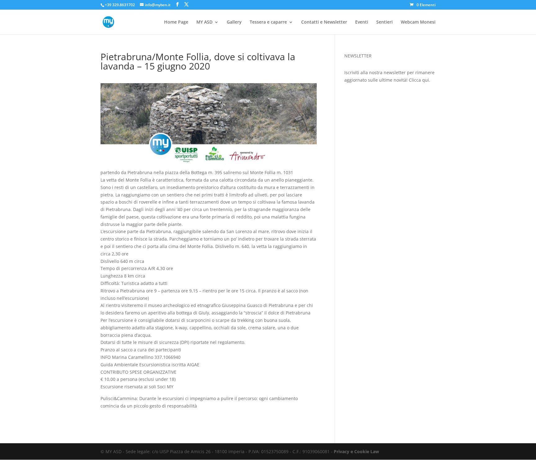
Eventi (361, 22)
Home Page (176, 22)
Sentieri (384, 22)
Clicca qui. (419, 80)
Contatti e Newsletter (324, 22)
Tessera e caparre (268, 22)
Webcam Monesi (418, 22)
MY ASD (204, 22)
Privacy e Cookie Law (356, 451)
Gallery (234, 22)
